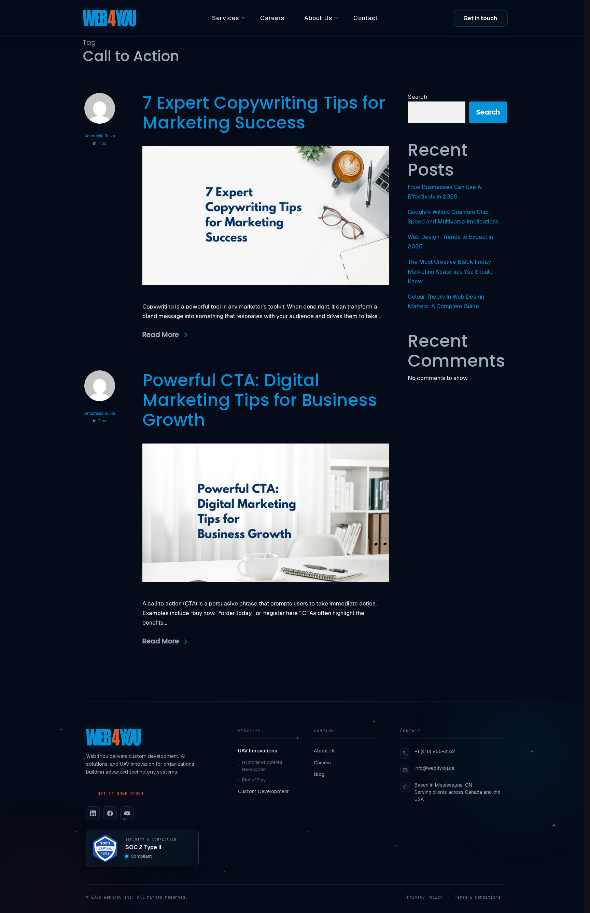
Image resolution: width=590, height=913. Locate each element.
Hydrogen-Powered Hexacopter (262, 765)
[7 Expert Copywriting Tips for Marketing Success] (265, 297)
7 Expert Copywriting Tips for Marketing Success (263, 113)
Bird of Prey (254, 780)
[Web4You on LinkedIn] (93, 813)
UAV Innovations (257, 750)
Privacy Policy (424, 897)
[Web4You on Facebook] (110, 813)
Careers (322, 762)
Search (417, 96)
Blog (319, 774)
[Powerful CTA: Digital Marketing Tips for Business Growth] (265, 594)
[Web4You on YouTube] (127, 813)
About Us (325, 750)
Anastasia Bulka (99, 136)
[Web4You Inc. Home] (113, 737)
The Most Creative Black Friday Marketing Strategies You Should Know (450, 271)
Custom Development (263, 791)
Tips (102, 143)
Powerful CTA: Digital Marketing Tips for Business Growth (259, 400)
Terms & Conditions (478, 897)
